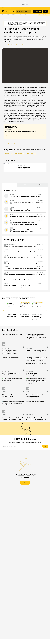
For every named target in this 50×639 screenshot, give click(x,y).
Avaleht (4, 15)
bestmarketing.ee (14, 7)
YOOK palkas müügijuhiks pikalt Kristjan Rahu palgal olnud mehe (24, 257)
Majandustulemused (9, 244)
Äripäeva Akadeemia (24, 314)
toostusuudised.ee (41, 7)
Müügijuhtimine (29, 153)
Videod (24, 15)
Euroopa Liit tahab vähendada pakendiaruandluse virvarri (20, 131)
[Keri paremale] (45, 167)
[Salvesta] (45, 194)
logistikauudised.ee (32, 7)
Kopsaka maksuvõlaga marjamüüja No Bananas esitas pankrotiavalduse (25, 274)
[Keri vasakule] (16, 167)
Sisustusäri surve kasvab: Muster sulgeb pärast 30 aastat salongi (27, 216)
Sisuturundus (17, 228)
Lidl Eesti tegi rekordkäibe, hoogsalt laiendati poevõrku (21, 246)
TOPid (13, 15)
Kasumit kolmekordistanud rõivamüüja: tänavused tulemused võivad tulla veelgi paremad (11, 352)
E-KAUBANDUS (7, 19)
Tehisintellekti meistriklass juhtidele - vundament (37, 317)
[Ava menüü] (8, 8)
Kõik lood (9, 15)
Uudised (12, 194)
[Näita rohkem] (47, 8)
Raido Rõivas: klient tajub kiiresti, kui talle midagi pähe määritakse (22, 268)
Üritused (29, 15)
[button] (22, 446)
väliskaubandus (18, 153)
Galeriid (33, 15)
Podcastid (18, 15)
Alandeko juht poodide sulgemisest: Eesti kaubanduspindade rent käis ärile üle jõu (35, 396)
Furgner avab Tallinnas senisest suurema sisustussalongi (27, 202)
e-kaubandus (7, 153)
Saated (12, 220)
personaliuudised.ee (24, 7)
